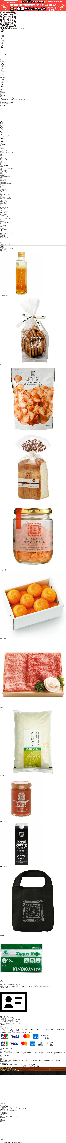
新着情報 (2, 92)
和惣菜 (2, 173)
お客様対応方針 (4, 1106)
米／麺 (2, 190)
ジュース (2, 215)
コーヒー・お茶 (4, 217)
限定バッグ (3, 228)
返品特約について (5, 1061)
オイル (2, 205)
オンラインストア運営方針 (7, 98)
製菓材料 (2, 208)
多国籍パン (3, 166)
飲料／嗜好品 (3, 212)
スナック (2, 157)
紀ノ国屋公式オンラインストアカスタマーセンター (14, 1108)
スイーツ (2, 146)
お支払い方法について (6, 1048)
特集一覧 (2, 95)
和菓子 (2, 148)
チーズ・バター (4, 204)
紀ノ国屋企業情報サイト (6, 102)
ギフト (2, 96)
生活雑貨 (2, 236)
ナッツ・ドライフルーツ (6, 153)
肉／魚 (2, 185)
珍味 (1, 154)
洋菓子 (2, 147)
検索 (2, 138)
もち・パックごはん (5, 194)
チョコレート (3, 159)
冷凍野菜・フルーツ (5, 183)
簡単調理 (2, 175)
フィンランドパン (5, 165)
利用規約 (2, 1103)
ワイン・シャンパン (5, 218)
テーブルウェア (4, 237)
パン (1, 161)
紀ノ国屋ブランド (5, 144)
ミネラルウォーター (5, 214)
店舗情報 (3, 105)
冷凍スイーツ (3, 150)
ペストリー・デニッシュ (6, 168)
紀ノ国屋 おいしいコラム (7, 1113)
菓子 (1, 151)
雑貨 (1, 231)
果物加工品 (3, 182)
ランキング (3, 94)
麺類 (1, 196)
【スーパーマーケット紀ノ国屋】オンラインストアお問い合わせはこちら (20, 1064)
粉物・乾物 (3, 200)
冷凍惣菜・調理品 (5, 176)
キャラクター (3, 224)
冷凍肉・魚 (3, 189)
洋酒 (1, 219)
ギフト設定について (5, 1055)
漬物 (1, 178)
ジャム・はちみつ (5, 207)
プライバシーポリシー (6, 101)
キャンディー (3, 158)
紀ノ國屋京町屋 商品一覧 (27, 1074)
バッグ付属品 (3, 229)
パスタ (2, 192)
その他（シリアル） (5, 197)
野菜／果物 (3, 179)
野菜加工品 (3, 180)
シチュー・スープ (5, 211)
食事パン (2, 162)
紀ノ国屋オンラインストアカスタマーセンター (12, 99)
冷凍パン (2, 169)
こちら (41, 1066)
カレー (2, 210)
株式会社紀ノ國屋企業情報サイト (9, 1070)
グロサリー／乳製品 (5, 199)
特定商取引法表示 (5, 103)
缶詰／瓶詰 (3, 203)
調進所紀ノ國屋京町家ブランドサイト (10, 1074)
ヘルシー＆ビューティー (6, 233)
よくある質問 (3, 1063)
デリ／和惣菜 (3, 171)
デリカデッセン (4, 172)
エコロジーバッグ (5, 222)
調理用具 (2, 235)
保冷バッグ (3, 225)
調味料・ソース (4, 201)
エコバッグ (3, 221)
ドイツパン (3, 164)
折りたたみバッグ (5, 226)
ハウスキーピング (5, 232)
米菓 (1, 155)
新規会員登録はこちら (6, 1024)
